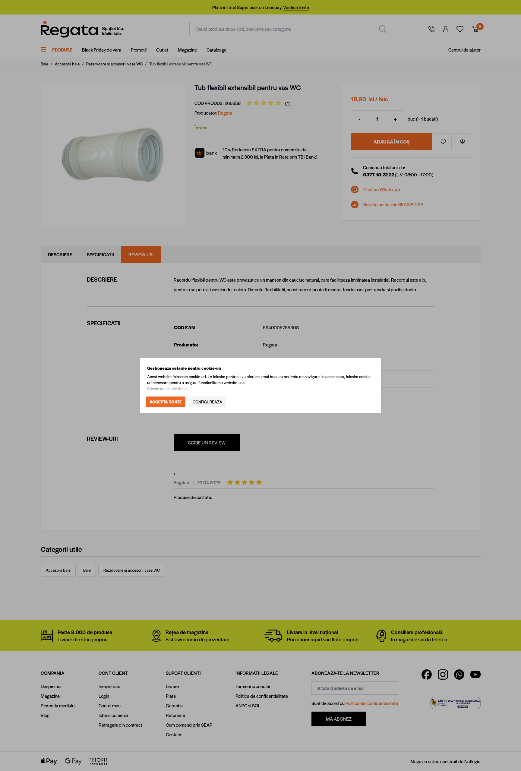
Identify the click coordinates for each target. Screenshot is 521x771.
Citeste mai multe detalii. (168, 388)
